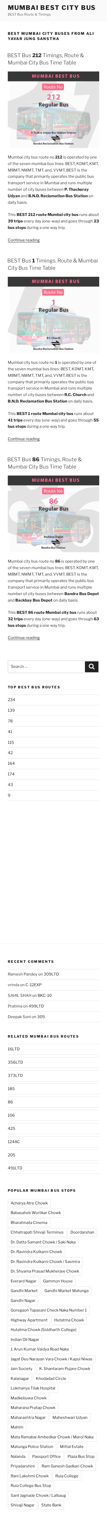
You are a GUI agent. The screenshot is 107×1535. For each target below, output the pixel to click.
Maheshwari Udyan (70, 1417)
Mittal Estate (72, 1446)
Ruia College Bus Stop (31, 1485)
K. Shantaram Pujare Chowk (64, 1368)
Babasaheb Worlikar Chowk (36, 1212)
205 (11, 1155)
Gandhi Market (24, 1290)
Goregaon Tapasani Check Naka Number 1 (49, 1310)
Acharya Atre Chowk (29, 1203)
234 (11, 699)
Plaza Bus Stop (81, 1456)
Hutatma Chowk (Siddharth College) (43, 1329)
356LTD (15, 1062)
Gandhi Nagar (23, 1300)
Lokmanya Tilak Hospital (33, 1388)
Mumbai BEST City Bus (52, 7)
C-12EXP (33, 985)
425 (11, 1128)
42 (10, 752)
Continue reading (24, 240)
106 (11, 1115)
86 (10, 1102)
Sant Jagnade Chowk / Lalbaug (38, 1495)
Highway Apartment (29, 1320)
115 (11, 742)
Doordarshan (82, 1232)
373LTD (15, 1075)
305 (41, 1016)
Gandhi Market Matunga (66, 1290)
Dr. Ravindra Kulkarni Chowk (36, 1251)
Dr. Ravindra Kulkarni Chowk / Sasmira (45, 1261)
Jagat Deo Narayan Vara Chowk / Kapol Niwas (51, 1359)
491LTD (15, 1168)
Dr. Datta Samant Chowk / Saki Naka (43, 1242)
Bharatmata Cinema (29, 1222)
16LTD (14, 1049)
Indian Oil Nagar (25, 1339)
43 (10, 784)
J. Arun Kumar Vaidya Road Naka (40, 1349)
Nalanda (18, 1456)
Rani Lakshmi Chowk (30, 1476)
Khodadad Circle (51, 1378)
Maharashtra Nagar (28, 1417)
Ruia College (66, 1476)
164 (11, 763)
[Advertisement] (53, 868)
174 (11, 774)
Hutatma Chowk (69, 1320)
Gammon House (58, 1281)
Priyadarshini (23, 1466)
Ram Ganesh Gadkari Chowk (67, 1466)
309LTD (51, 974)
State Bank (51, 1505)
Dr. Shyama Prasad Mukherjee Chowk (45, 1271)
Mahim (17, 1427)
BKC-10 (45, 995)
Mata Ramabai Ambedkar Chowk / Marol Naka (52, 1437)
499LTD (36, 1006)
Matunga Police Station (32, 1446)
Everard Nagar (23, 1281)
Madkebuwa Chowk (28, 1398)
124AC (14, 1141)
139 (11, 710)
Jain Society (21, 1368)
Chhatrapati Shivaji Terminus (37, 1232)
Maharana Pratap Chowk (33, 1407)
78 (10, 721)
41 (10, 731)
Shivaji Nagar (23, 1505)
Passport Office (46, 1456)
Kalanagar (20, 1378)
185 (11, 1088)
